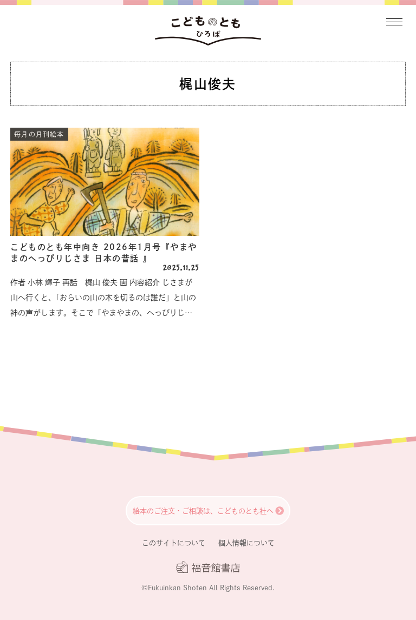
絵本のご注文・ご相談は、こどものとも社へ (203, 511)
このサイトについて (173, 542)
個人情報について (246, 542)
